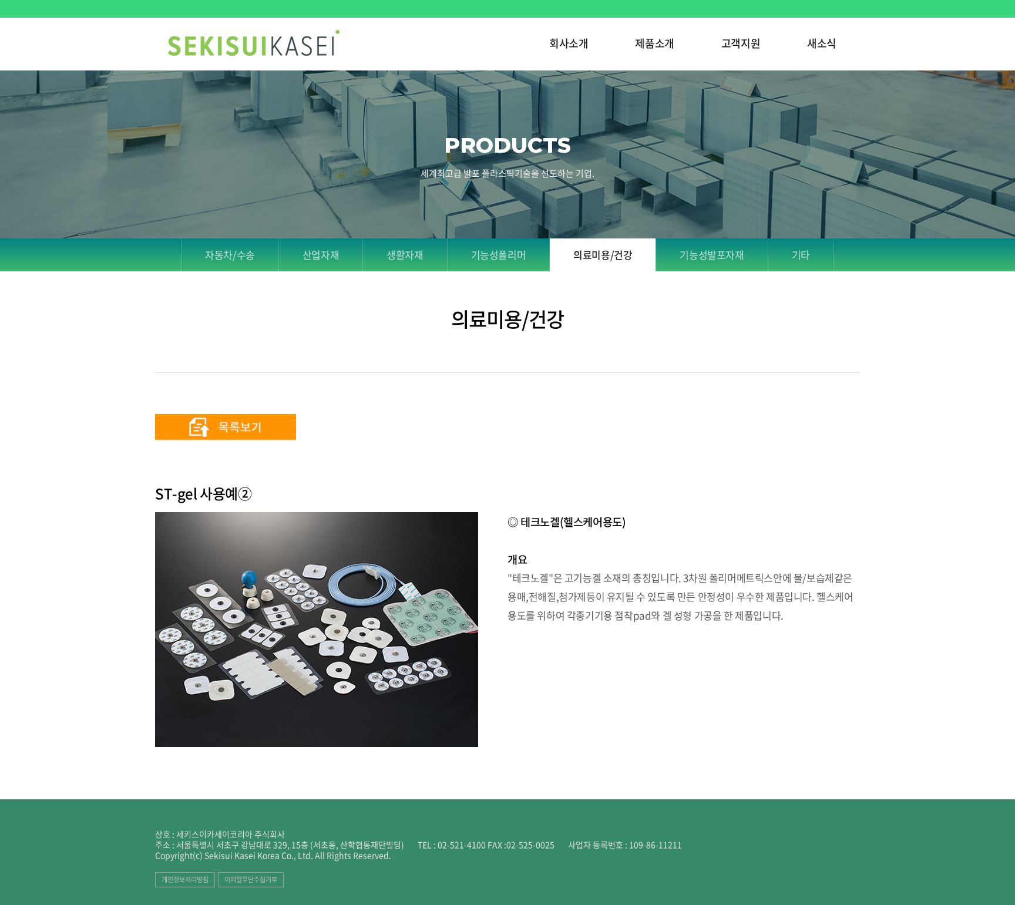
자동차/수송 (230, 254)
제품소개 (654, 44)
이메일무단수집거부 (250, 879)
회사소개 (568, 44)
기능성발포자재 (712, 254)
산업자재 (321, 254)
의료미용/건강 (602, 254)
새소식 (821, 44)
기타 (801, 254)
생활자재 (404, 254)
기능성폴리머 (498, 254)
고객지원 (740, 44)
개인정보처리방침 (185, 879)
